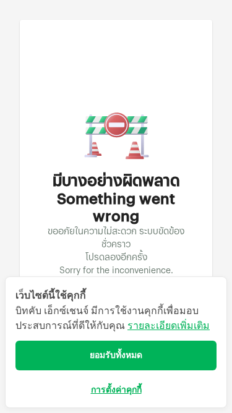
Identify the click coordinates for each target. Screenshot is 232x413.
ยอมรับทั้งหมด (116, 355)
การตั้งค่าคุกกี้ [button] (116, 389)
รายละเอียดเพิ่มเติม (168, 325)
